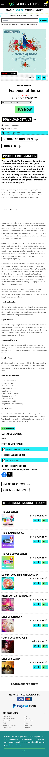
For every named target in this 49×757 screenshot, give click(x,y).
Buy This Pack (8, 428)
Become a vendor (9, 718)
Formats (29, 10)
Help (26, 723)
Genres (19, 10)
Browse (10, 10)
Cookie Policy (15, 745)
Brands (39, 10)
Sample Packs (7, 716)
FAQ (4, 723)
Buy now (24, 109)
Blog (25, 716)
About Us (27, 718)
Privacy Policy (28, 725)
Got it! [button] (24, 751)
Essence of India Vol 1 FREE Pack (17, 449)
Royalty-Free (16, 133)
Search (43, 20)
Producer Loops (24, 85)
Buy (45, 520)
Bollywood (5, 438)
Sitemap (27, 728)
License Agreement (13, 460)
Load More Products (24, 684)
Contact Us (6, 721)
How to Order (28, 721)
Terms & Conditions (9, 725)
